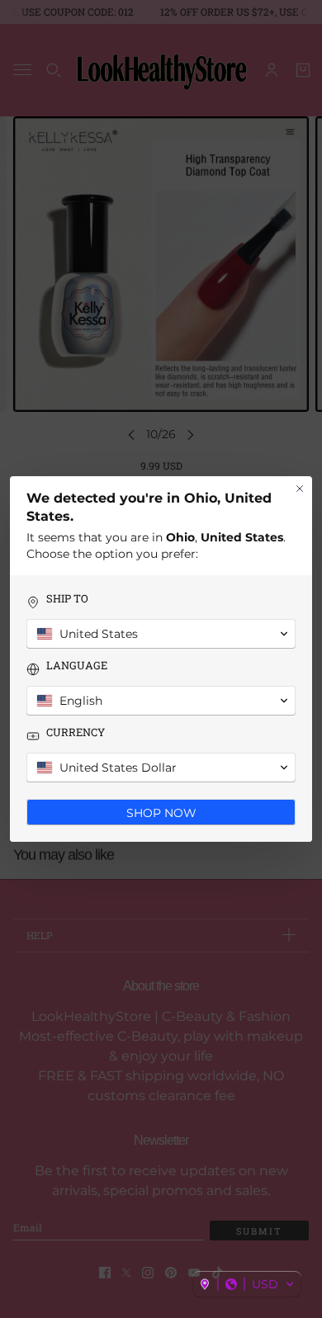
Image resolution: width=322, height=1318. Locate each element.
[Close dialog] (300, 488)
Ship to (67, 599)
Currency (75, 732)
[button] (246, 1284)
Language (76, 666)
